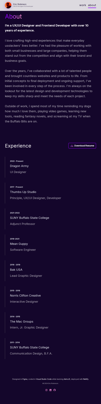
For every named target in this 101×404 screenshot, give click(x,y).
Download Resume (84, 145)
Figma (25, 379)
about (92, 5)
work (82, 5)
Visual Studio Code (44, 379)
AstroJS (67, 379)
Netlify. (86, 379)
